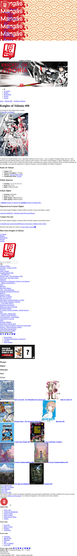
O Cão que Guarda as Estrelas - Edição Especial (14, 310)
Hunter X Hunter (5, 295)
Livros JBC (7, 545)
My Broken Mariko (6, 308)
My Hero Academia (6, 296)
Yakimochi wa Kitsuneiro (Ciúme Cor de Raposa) (15, 281)
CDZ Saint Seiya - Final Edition (9, 317)
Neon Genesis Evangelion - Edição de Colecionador (15, 325)
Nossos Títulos (8, 513)
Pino (1, 312)
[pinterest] (5, 334)
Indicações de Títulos (10, 517)
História (6, 93)
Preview (6, 96)
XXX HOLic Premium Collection (10, 302)
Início (1, 101)
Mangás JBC (9, 101)
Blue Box (3, 286)
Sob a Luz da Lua (5, 298)
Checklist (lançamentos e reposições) (15, 339)
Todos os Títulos (5, 266)
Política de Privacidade (14, 496)
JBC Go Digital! (9, 543)
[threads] (12, 334)
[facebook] (1, 334)
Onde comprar (8, 342)
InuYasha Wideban (5, 322)
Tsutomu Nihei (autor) (16, 174)
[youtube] (3, 334)
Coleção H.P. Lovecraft (7, 319)
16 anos (19, 176)
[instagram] (8, 334)
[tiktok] (10, 334)
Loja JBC (6, 340)
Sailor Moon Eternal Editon (8, 329)
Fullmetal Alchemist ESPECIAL (9, 291)
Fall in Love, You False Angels (9, 278)
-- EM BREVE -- (5, 274)
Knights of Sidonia (19, 101)
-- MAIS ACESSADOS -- (8, 283)
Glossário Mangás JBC (7, 273)
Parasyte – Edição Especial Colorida (11, 327)
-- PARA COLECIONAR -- (8, 315)
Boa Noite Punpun (5, 288)
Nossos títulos (8, 337)
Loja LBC (7, 525)
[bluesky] (14, 334)
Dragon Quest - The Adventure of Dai (11, 276)
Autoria (6, 98)
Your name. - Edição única (8, 313)
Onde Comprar (4, 271)
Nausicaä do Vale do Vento (8, 324)
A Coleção (7, 91)
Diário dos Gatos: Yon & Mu (8, 307)
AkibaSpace (7, 530)
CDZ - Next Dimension (7, 290)
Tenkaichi (3, 279)
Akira (1, 285)
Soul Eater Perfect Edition (7, 330)
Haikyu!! (2, 293)
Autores (6, 518)
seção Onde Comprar (27, 227)
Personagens (7, 94)
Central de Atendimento (11, 512)
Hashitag (6, 528)
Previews (2, 269)
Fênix (1, 320)
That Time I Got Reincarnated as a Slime (12, 300)
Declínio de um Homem (7, 305)
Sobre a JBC (7, 510)
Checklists (7, 536)
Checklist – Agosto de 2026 (8, 268)
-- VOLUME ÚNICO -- (7, 303)
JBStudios (7, 540)
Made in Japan (8, 527)
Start (5, 541)
